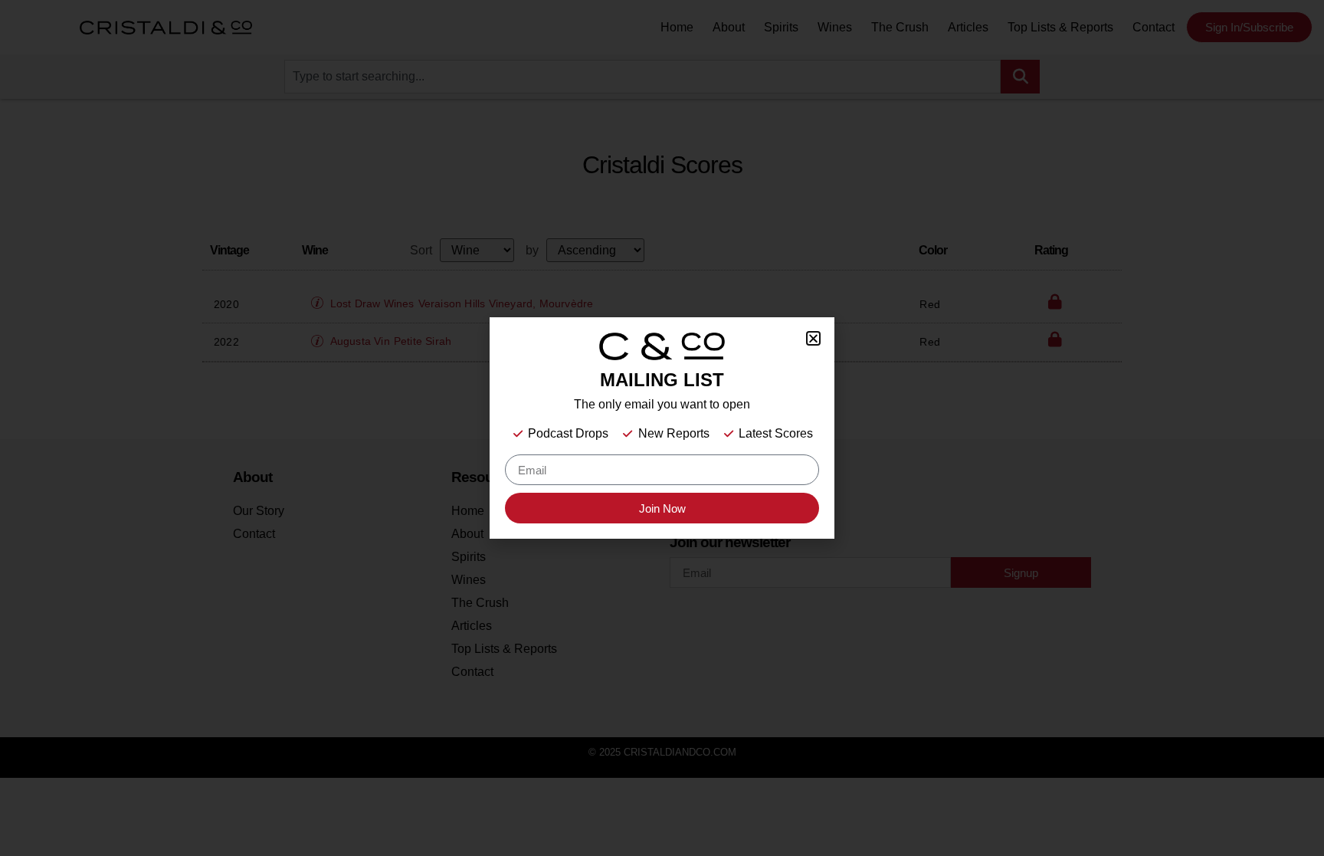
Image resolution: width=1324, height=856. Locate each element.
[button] (813, 338)
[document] (662, 428)
